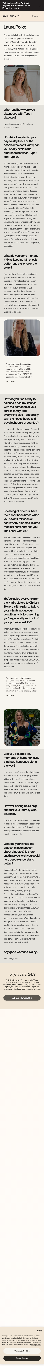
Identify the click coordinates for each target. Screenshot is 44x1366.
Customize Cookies (21, 1351)
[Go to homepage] (11, 16)
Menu (35, 16)
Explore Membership (22, 997)
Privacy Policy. (36, 1345)
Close (39, 1330)
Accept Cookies (22, 1358)
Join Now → (14, 8)
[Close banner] (40, 5)
